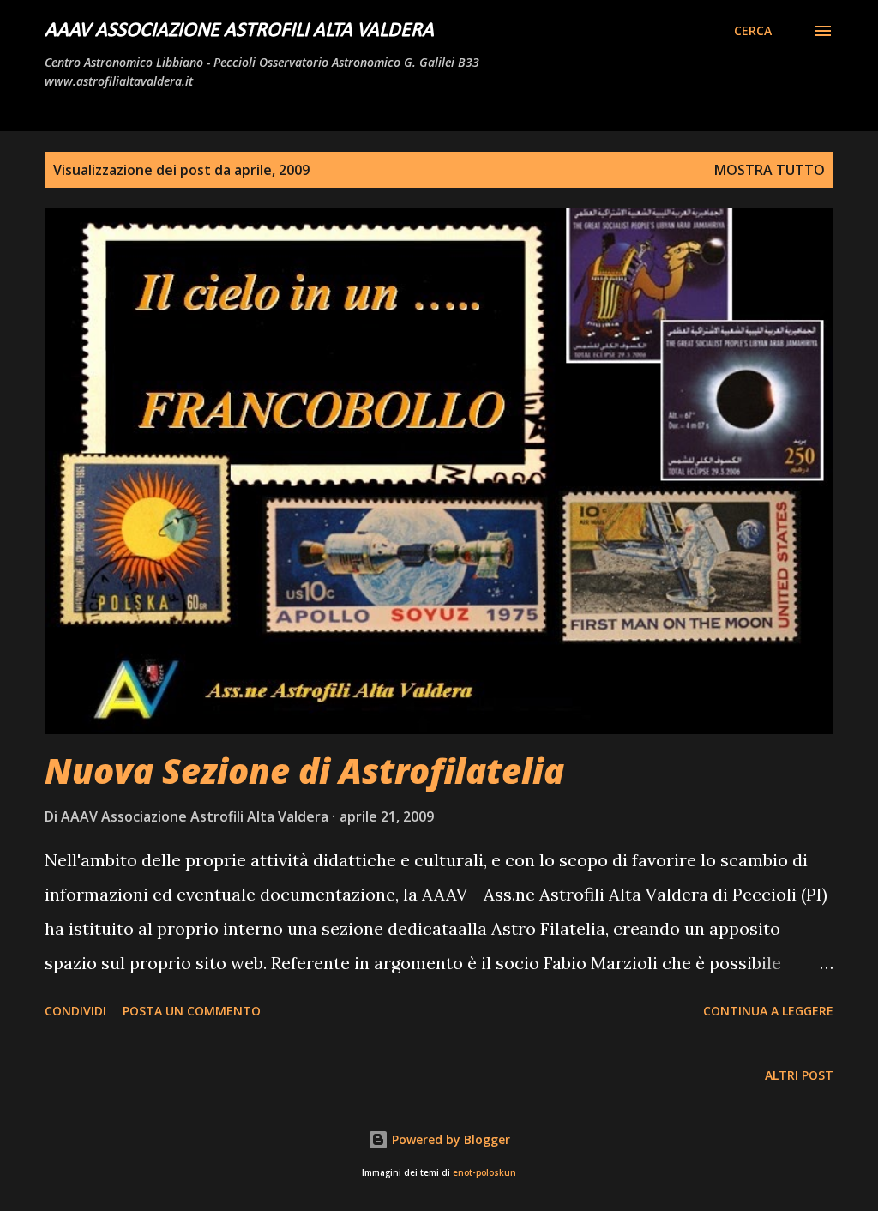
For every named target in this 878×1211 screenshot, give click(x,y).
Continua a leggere (768, 1011)
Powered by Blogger (449, 1139)
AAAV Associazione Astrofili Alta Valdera (239, 31)
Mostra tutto (769, 169)
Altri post (799, 1075)
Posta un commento (192, 1011)
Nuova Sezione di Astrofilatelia (304, 770)
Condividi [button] (75, 1011)
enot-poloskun (484, 1172)
